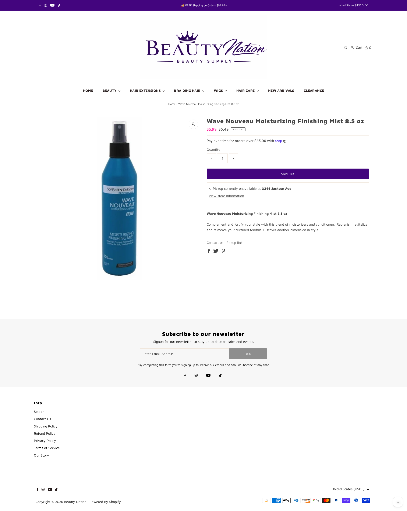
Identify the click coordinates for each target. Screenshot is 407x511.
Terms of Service (47, 448)
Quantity (213, 149)
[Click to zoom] (193, 124)
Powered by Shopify (105, 502)
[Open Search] (345, 47)
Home (172, 104)
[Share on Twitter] (216, 252)
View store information (226, 196)
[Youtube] (52, 5)
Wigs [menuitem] (219, 90)
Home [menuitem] (88, 90)
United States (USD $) (351, 5)
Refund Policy (44, 433)
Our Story (41, 455)
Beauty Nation (75, 502)
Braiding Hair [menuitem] (187, 90)
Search (39, 411)
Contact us (215, 242)
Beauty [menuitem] (110, 90)
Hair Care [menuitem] (246, 90)
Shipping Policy (45, 426)
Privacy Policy (45, 441)
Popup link (234, 242)
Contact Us (42, 419)
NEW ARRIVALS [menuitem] (281, 90)
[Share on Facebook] (209, 252)
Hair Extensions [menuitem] (146, 90)
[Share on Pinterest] (223, 252)
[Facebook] (40, 5)
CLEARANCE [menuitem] (314, 90)
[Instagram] (45, 5)
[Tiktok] (59, 5)
